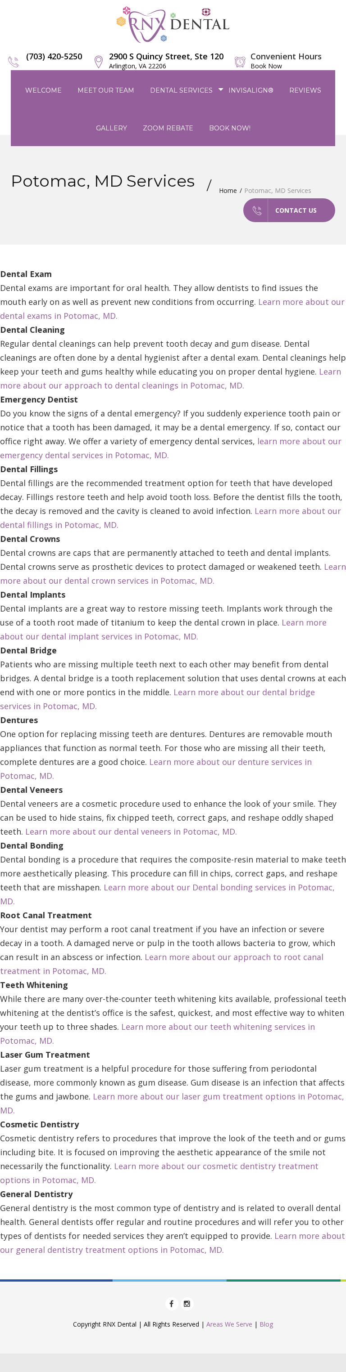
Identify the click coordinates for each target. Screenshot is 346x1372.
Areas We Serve (229, 1324)
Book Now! (229, 128)
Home (228, 190)
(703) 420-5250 (54, 56)
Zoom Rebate (168, 128)
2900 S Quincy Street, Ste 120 (166, 60)
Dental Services (181, 90)
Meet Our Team (105, 90)
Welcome (43, 90)
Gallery (111, 128)
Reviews (305, 90)
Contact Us (296, 210)
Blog (266, 1324)
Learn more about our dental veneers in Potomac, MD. (131, 831)
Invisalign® (250, 90)
